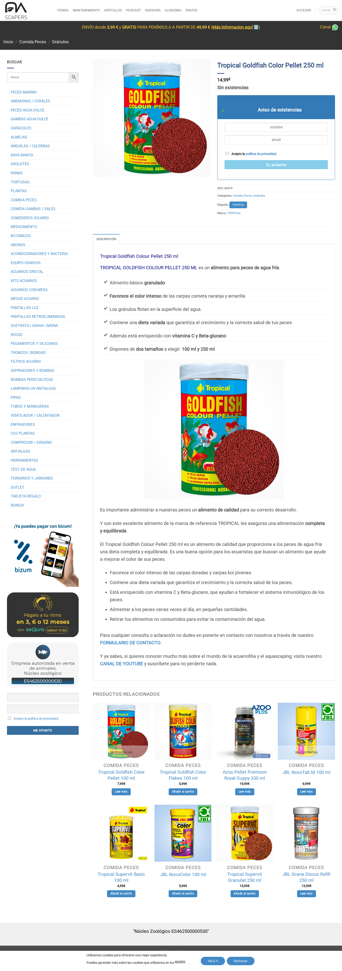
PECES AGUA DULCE (27, 110)
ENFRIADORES (23, 424)
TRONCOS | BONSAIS (28, 352)
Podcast (133, 10)
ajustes (180, 961)
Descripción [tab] (106, 239)
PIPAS (16, 397)
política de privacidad (261, 154)
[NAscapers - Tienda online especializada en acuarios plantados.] (26, 10)
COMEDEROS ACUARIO (30, 218)
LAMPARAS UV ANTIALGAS (33, 388)
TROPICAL (238, 204)
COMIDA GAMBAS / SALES (33, 209)
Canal (326, 27)
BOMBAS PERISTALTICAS (32, 379)
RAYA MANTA (22, 155)
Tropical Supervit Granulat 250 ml (244, 877)
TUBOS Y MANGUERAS (30, 406)
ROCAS (17, 335)
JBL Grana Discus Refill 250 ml (306, 877)
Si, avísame (276, 165)
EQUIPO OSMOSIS (26, 263)
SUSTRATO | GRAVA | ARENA (34, 325)
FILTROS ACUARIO (26, 361)
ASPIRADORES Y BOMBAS (32, 370)
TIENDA (63, 10)
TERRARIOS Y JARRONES (32, 478)
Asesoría (153, 10)
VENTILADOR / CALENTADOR (35, 415)
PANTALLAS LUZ (25, 308)
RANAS (17, 173)
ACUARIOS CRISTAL (27, 271)
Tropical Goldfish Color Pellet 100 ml (121, 775)
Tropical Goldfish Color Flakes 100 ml (183, 775)
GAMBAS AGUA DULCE (29, 119)
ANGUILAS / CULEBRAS (30, 146)
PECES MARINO (24, 92)
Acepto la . (254, 154)
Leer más (121, 791)
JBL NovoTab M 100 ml (306, 772)
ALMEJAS (19, 137)
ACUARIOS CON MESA (29, 290)
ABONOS (18, 245)
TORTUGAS (20, 182)
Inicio (8, 41)
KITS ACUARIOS (24, 281)
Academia (173, 10)
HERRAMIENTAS (24, 460)
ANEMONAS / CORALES (30, 101)
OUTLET (17, 487)
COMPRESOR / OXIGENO (31, 442)
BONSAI (17, 505)
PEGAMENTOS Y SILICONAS (34, 343)
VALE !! (213, 961)
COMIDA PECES (24, 200)
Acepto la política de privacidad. (36, 718)
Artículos (113, 10)
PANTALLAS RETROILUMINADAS (38, 316)
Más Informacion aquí (232, 27)
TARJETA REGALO (26, 496)
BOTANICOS (21, 236)
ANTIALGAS (20, 451)
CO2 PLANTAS (23, 433)
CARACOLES (21, 128)
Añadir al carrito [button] (183, 791)
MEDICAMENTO (24, 227)
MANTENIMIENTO (86, 10)
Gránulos (60, 41)
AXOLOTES (20, 164)
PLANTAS (19, 191)
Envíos (192, 10)
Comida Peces (32, 41)
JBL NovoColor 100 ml (183, 874)
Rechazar (241, 961)
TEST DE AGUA (23, 469)
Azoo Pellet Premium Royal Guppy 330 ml (245, 775)
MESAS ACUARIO (25, 298)
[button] (328, 10)
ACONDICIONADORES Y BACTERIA (39, 254)
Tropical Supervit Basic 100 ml (121, 877)
